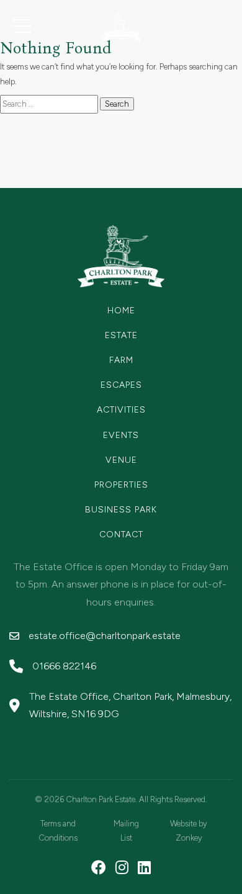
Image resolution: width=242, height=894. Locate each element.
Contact (121, 534)
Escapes (121, 385)
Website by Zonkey (188, 831)
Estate (121, 335)
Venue (121, 460)
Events (121, 435)
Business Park (121, 509)
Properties (121, 485)
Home (121, 310)
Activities (121, 410)
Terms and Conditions (58, 831)
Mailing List (126, 831)
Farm (121, 360)
